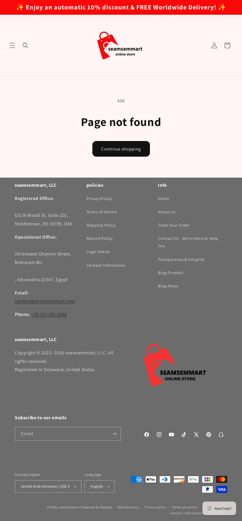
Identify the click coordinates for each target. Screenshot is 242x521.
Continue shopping (121, 149)
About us (166, 211)
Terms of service (184, 507)
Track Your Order (174, 225)
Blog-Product (170, 272)
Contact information (186, 513)
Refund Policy (99, 238)
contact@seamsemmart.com (45, 301)
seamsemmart (70, 507)
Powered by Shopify (97, 507)
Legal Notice (98, 251)
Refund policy (128, 507)
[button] (12, 45)
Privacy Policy (99, 198)
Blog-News (168, 286)
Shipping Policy (101, 225)
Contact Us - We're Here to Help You (188, 242)
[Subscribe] (114, 434)
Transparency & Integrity (181, 259)
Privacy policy (155, 507)
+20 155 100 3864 (49, 314)
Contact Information (106, 265)
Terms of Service (101, 211)
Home (163, 198)
